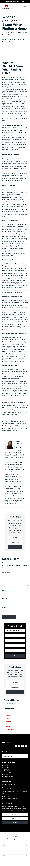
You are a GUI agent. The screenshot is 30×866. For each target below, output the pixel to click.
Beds (15, 643)
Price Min (15, 633)
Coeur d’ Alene (16, 423)
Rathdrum (12, 428)
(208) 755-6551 (20, 1)
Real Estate (20, 421)
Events (8, 713)
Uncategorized (10, 729)
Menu (27, 7)
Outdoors (8, 718)
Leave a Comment (8, 35)
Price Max (15, 638)
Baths (15, 648)
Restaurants (9, 724)
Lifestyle (13, 421)
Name (4, 590)
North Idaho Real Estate (19, 426)
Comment (6, 572)
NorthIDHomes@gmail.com (10, 798)
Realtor (14, 430)
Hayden (24, 423)
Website (4, 607)
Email (4, 599)
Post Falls (5, 428)
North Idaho (6, 426)
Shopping (8, 726)
